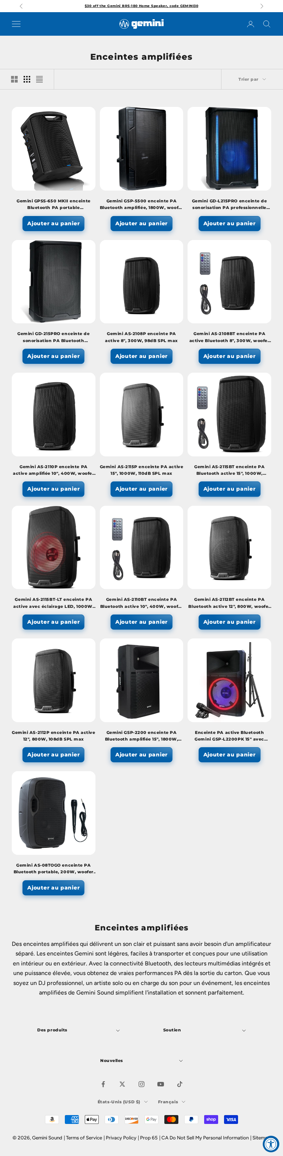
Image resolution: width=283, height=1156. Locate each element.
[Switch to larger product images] (14, 79)
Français (168, 1101)
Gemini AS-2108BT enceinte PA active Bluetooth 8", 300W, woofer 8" (229, 337)
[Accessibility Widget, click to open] (271, 1144)
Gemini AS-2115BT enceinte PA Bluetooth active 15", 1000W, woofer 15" (229, 470)
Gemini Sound (47, 1138)
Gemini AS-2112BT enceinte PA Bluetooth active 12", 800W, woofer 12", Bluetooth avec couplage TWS (229, 603)
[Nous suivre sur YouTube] (160, 1084)
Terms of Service (84, 1138)
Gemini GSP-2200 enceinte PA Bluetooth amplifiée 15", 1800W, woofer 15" (141, 736)
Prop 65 (149, 1138)
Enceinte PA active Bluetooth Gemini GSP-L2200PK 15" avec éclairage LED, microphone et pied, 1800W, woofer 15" (229, 736)
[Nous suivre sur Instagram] (141, 1084)
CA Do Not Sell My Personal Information (205, 1138)
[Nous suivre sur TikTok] (180, 1084)
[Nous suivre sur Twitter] (122, 1084)
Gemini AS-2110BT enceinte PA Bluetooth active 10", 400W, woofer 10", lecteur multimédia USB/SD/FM (141, 603)
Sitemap (261, 1138)
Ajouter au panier (53, 223)
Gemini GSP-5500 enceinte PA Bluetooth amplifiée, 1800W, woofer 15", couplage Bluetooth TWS (141, 205)
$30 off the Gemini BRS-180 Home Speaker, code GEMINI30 (141, 6)
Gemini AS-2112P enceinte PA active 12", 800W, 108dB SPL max (53, 736)
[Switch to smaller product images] (27, 79)
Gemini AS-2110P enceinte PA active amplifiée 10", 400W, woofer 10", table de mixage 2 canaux (53, 470)
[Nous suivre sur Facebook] (103, 1084)
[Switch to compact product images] (39, 79)
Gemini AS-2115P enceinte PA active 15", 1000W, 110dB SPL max (141, 470)
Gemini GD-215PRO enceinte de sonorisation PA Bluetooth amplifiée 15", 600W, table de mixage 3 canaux (53, 337)
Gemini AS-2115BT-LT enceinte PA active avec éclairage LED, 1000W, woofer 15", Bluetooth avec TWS (53, 603)
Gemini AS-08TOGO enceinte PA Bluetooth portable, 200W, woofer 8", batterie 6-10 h (54, 869)
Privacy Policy (121, 1138)
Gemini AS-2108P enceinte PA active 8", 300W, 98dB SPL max (141, 337)
